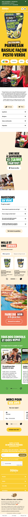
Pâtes (22, 107)
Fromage (9, 107)
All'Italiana (13, 11)
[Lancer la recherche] (22, 9)
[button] (14, 415)
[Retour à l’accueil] (14, 470)
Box (10, 11)
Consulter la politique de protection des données (10, 511)
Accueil (3, 11)
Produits (6, 11)
